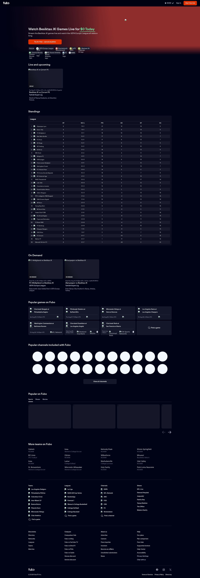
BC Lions (31, 455)
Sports (30, 399)
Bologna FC (40, 156)
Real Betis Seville (42, 136)
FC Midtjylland (41, 133)
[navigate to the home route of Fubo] (6, 3)
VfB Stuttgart (40, 159)
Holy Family (105, 467)
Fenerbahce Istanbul (43, 186)
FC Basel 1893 (39, 222)
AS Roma (39, 149)
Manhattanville (106, 461)
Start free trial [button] (190, 3)
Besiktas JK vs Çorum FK (39, 92)
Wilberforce (105, 455)
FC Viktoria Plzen (42, 169)
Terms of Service (147, 574)
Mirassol (140, 455)
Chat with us (141, 560)
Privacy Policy (159, 574)
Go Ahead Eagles (42, 216)
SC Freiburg (40, 146)
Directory (168, 574)
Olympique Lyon (41, 126)
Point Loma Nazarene (145, 467)
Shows (37, 399)
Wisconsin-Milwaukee (73, 467)
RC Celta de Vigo (42, 176)
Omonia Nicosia (37, 52)
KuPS (74, 48)
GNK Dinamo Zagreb (43, 199)
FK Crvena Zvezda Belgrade (45, 173)
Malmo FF (38, 239)
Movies (45, 399)
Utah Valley (141, 461)
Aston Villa (40, 129)
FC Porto (39, 139)
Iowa (66, 449)
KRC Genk (38, 153)
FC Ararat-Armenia (54, 52)
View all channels (100, 381)
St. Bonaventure (34, 467)
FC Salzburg (40, 225)
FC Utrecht (40, 235)
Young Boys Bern (40, 206)
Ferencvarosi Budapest (43, 163)
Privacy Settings (142, 556)
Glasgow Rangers (42, 229)
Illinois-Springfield (144, 449)
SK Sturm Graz (41, 209)
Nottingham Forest (42, 166)
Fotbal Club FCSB (40, 212)
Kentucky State (106, 449)
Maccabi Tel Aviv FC (41, 242)
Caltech (31, 449)
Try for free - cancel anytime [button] (45, 42)
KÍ (66, 52)
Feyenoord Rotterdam (43, 219)
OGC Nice (40, 232)
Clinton (67, 455)
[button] (164, 432)
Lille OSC (39, 183)
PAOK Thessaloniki (40, 179)
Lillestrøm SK (85, 48)
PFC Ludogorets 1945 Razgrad (44, 196)
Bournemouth (62, 48)
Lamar (67, 461)
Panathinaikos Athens (43, 189)
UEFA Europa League (46, 48)
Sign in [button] (178, 3)
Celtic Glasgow (41, 193)
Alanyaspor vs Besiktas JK (76, 283)
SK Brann (39, 202)
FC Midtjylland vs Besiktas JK (41, 283)
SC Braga (39, 143)
